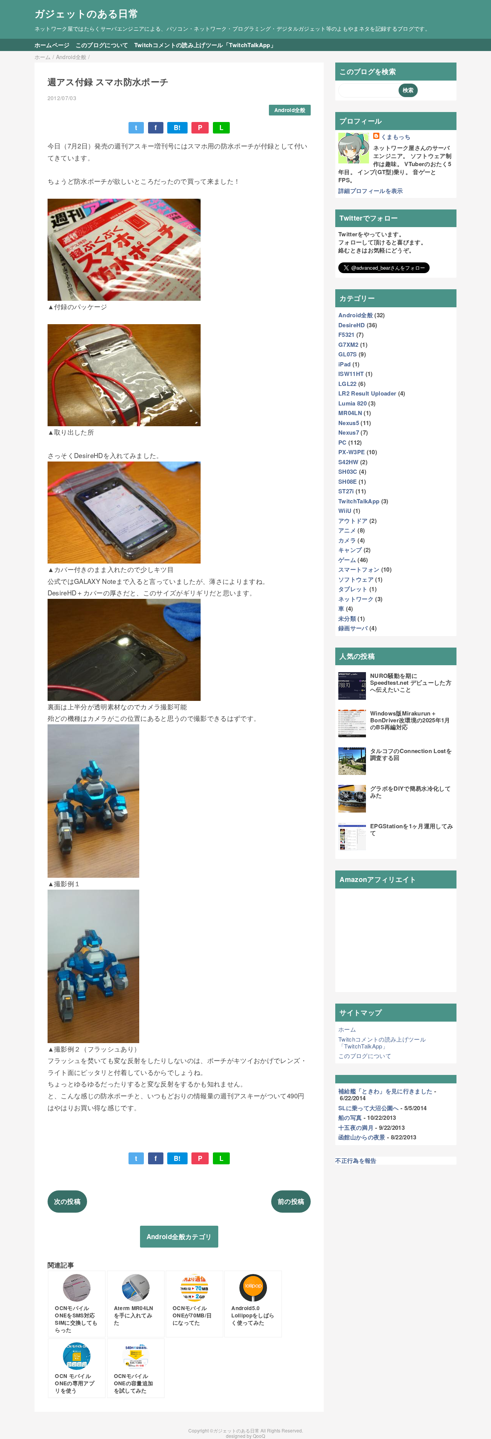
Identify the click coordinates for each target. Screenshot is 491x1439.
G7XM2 (348, 344)
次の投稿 (67, 1201)
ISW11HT (351, 373)
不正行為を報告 (355, 1160)
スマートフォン (358, 569)
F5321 (346, 334)
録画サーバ (353, 628)
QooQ (259, 1435)
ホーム (347, 1029)
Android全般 (290, 110)
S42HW (348, 462)
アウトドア (353, 520)
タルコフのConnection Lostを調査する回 (411, 754)
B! (177, 127)
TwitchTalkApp (358, 501)
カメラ (347, 540)
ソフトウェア (356, 579)
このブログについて (102, 45)
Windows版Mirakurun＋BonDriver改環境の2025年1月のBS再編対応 (410, 720)
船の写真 (350, 1117)
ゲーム (347, 559)
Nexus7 (348, 432)
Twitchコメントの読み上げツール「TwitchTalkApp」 (205, 45)
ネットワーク (356, 599)
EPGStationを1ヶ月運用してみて (411, 829)
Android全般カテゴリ (179, 1236)
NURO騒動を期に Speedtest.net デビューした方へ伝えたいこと (410, 682)
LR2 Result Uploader (367, 393)
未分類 (347, 618)
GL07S (347, 354)
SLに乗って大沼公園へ (368, 1108)
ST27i (346, 491)
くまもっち (395, 137)
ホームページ (52, 45)
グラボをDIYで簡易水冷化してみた (410, 791)
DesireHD (351, 325)
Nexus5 (348, 423)
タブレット (353, 589)
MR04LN (350, 413)
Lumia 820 (352, 403)
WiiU (344, 510)
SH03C (348, 471)
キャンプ (350, 550)
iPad (344, 364)
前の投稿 (291, 1201)
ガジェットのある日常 (86, 13)
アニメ (347, 530)
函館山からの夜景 (362, 1137)
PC (342, 442)
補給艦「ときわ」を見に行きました (385, 1091)
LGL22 (347, 383)
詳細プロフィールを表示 (370, 190)
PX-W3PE (351, 452)
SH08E (347, 481)
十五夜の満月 (356, 1127)
